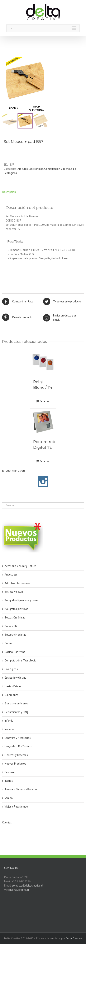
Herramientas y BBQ (16, 712)
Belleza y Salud (14, 592)
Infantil (9, 720)
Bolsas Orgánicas (15, 617)
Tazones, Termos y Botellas (21, 789)
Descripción (9, 192)
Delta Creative (74, 938)
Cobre (8, 643)
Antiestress (11, 574)
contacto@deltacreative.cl (27, 885)
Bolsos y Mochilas (15, 635)
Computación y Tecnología (60, 169)
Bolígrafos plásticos (16, 609)
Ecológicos (10, 173)
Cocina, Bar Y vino (15, 652)
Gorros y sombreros (16, 703)
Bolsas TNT (12, 626)
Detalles (44, 401)
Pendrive (10, 772)
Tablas (9, 781)
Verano (9, 798)
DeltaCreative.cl (19, 890)
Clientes (7, 822)
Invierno (9, 729)
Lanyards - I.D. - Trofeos (18, 746)
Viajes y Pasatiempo (16, 806)
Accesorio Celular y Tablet (20, 566)
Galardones (11, 695)
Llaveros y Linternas (16, 755)
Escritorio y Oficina (15, 677)
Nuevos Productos (15, 763)
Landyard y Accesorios (18, 738)
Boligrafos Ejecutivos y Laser (21, 600)
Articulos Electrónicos (30, 169)
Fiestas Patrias (13, 686)
